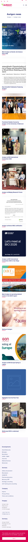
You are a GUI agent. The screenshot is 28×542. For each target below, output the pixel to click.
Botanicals (5, 463)
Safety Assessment (7, 470)
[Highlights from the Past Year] (14, 382)
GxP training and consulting (9, 483)
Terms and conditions (8, 496)
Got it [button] (14, 538)
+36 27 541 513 (6, 512)
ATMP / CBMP (5, 456)
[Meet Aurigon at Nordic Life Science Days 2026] (14, 36)
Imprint (4, 491)
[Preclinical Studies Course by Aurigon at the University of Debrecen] (14, 106)
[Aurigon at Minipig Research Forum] (14, 177)
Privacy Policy (5, 493)
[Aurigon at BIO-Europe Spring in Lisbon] (14, 347)
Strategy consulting (7, 481)
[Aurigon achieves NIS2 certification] (14, 210)
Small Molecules (6, 450)
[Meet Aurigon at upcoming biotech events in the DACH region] (14, 279)
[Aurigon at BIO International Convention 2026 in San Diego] (14, 243)
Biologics (4, 452)
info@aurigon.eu (6, 514)
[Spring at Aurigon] (14, 314)
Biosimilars (5, 454)
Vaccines (4, 458)
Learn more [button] (20, 534)
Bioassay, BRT (5, 479)
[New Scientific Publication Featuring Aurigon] (14, 71)
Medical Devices (6, 460)
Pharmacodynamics (7, 477)
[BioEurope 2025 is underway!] (14, 416)
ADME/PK (4, 475)
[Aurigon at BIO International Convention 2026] (14, 142)
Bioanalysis (5, 473)
